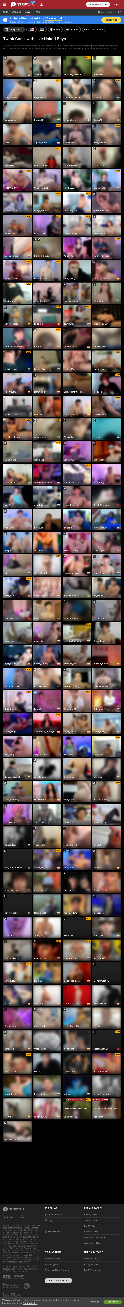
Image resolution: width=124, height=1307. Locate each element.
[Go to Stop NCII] (12, 1295)
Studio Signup (51, 1264)
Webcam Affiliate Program (57, 1270)
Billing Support (91, 1264)
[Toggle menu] (4, 4)
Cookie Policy (30, 1303)
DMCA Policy (90, 1226)
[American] (32, 29)
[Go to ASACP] (19, 1277)
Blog (50, 1220)
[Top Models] (41, 4)
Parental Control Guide (94, 1237)
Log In (116, 4)
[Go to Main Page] (23, 4)
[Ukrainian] (42, 29)
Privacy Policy (91, 1215)
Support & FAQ (91, 1259)
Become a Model (52, 1259)
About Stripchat (55, 1215)
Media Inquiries (55, 1232)
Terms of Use (90, 1220)
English (10, 1217)
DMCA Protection (92, 1270)
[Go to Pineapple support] (27, 1286)
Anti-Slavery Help (92, 1243)
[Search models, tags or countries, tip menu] (119, 12)
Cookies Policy (91, 1232)
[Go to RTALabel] (7, 1277)
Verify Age (111, 20)
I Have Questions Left (58, 1280)
